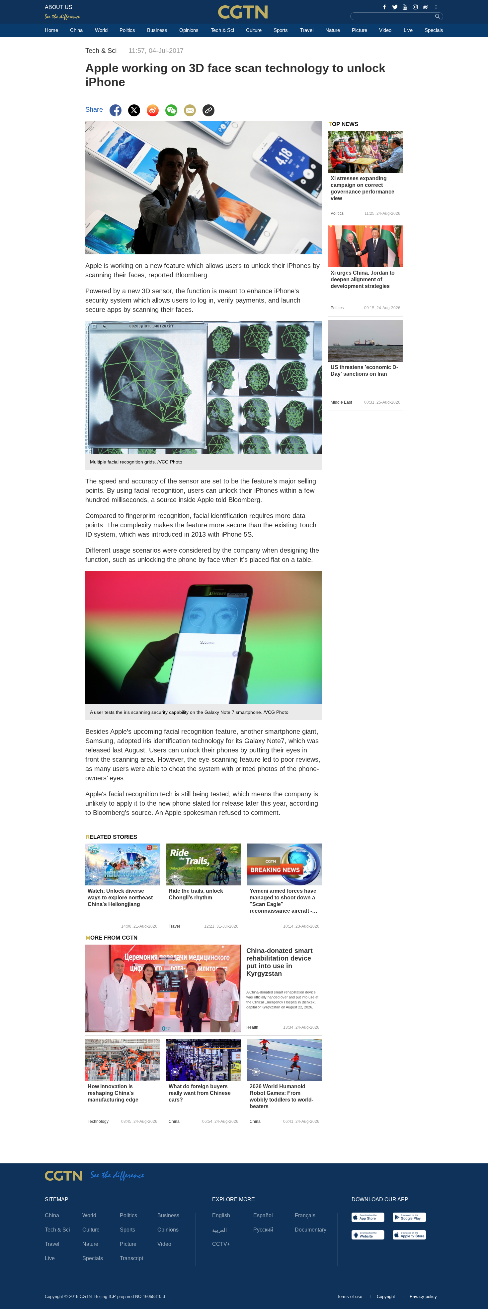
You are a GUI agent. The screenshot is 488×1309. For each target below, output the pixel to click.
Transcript (131, 1258)
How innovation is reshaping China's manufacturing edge (113, 1093)
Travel (306, 30)
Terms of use (350, 1296)
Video (385, 30)
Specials (434, 30)
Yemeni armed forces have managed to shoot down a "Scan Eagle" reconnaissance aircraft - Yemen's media (283, 901)
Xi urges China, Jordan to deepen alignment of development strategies (363, 279)
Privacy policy (423, 1296)
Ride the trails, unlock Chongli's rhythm (196, 894)
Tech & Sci (222, 30)
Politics (127, 30)
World (101, 30)
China (76, 30)
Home (51, 30)
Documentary (310, 1230)
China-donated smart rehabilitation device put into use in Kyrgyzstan (279, 962)
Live (408, 30)
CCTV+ (221, 1244)
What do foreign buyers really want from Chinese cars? (200, 1093)
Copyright (386, 1296)
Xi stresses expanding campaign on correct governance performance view (362, 188)
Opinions (189, 30)
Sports (281, 30)
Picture (359, 30)
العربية (219, 1230)
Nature (332, 30)
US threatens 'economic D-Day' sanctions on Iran (364, 370)
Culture (254, 30)
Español (263, 1215)
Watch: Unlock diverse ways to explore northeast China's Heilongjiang (120, 897)
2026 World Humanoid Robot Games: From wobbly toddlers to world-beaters (281, 1096)
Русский (263, 1230)
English (221, 1215)
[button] (94, 876)
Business (157, 30)
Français (305, 1215)
